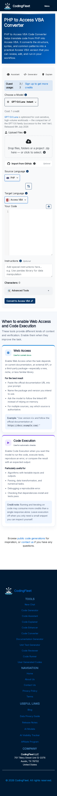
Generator (32, 74)
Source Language (15, 171)
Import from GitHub (31, 163)
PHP (12, 177)
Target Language (14, 193)
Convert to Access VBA (19, 301)
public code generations (31, 538)
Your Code (11, 206)
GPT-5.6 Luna (11, 117)
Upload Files (17, 132)
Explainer (50, 74)
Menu (47, 6)
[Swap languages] (28, 186)
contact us (27, 542)
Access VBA (16, 199)
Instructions (11, 260)
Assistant (15, 74)
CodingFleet (20, 6)
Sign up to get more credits (36, 85)
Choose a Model (14, 94)
